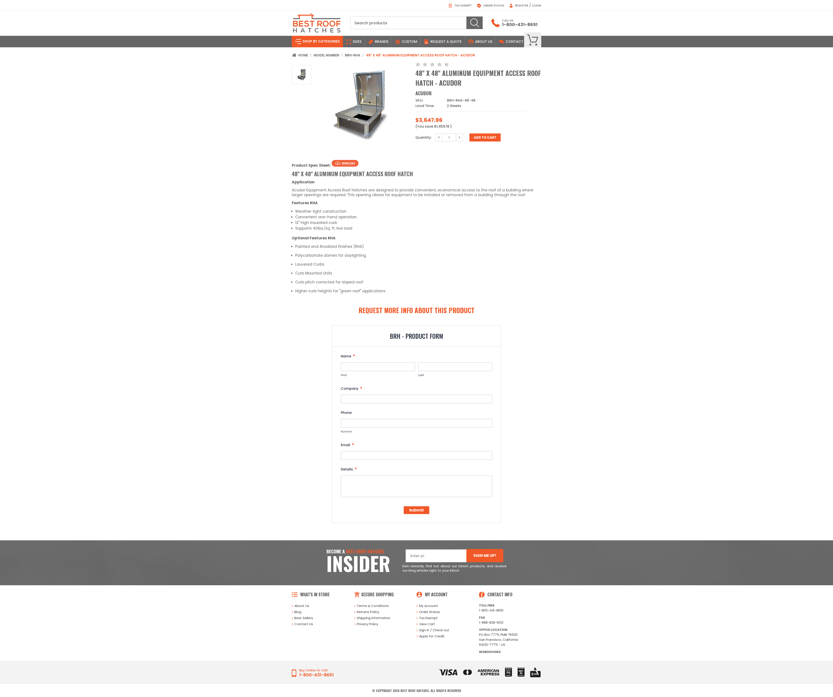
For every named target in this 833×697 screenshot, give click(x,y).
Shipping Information (373, 618)
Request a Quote (446, 41)
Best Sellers (303, 618)
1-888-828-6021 (491, 622)
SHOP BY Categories (321, 41)
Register (521, 5)
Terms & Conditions (373, 605)
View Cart (427, 624)
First (344, 375)
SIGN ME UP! (484, 555)
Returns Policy (368, 612)
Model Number (326, 55)
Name (347, 356)
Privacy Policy (367, 624)
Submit (416, 510)
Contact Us (303, 624)
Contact (514, 41)
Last (421, 375)
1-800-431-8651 (520, 24)
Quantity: (423, 137)
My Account (428, 605)
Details (348, 469)
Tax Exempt (463, 5)
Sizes (357, 41)
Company (351, 388)
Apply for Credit (431, 636)
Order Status (493, 5)
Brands (381, 41)
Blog (297, 612)
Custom (409, 41)
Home (303, 55)
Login (536, 5)
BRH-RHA (352, 55)
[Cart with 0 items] (532, 40)
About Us (483, 41)
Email (347, 444)
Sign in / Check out (434, 630)
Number (346, 431)
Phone (346, 412)
